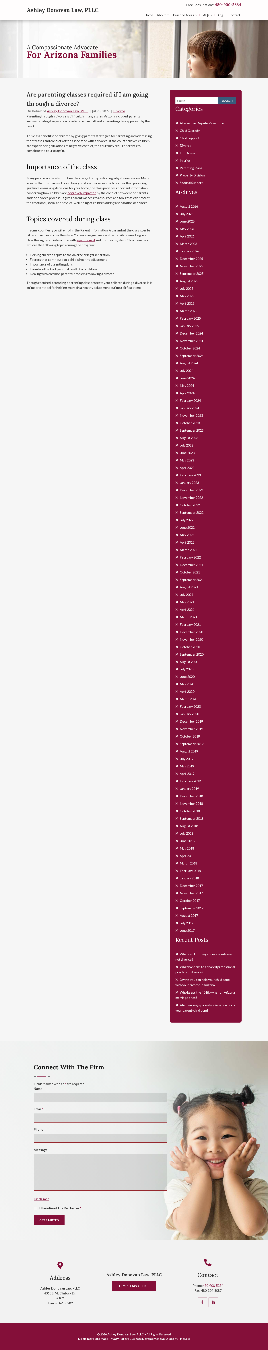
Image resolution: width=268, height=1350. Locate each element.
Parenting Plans (191, 168)
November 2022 (191, 498)
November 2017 (191, 893)
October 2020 (190, 647)
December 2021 (191, 565)
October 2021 (190, 572)
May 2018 (187, 848)
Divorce (119, 111)
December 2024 (191, 333)
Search (227, 100)
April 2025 (187, 303)
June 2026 (187, 221)
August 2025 (189, 281)
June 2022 (187, 527)
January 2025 (189, 326)
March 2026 (188, 244)
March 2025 (188, 311)
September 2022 (191, 512)
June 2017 (187, 930)
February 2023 (190, 475)
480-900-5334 (228, 4)
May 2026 (187, 229)
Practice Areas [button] (183, 15)
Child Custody (190, 131)
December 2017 (191, 886)
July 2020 (186, 669)
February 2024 (190, 400)
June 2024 (187, 378)
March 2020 (188, 699)
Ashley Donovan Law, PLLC (63, 10)
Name (38, 1089)
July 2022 (186, 520)
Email (38, 1109)
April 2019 (187, 774)
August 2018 (189, 826)
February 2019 (190, 781)
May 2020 (187, 684)
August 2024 (189, 363)
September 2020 (191, 654)
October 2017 (190, 901)
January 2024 (189, 408)
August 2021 (189, 587)
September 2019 (191, 744)
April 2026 (187, 236)
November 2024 (191, 341)
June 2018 (187, 841)
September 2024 (191, 356)
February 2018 (190, 871)
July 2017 (186, 923)
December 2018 (191, 796)
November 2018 (191, 803)
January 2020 (189, 714)
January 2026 (189, 251)
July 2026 (186, 214)
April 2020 (187, 691)
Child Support (189, 138)
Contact (234, 15)
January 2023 (189, 483)
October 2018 (190, 811)
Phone (38, 1129)
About (161, 15)
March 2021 (188, 617)
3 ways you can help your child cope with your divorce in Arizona (202, 982)
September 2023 (191, 430)
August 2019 (189, 751)
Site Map (101, 1338)
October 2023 (190, 423)
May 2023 (187, 460)
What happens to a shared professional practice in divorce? (205, 969)
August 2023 (189, 438)
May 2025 (187, 296)
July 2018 (186, 833)
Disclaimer (41, 1199)
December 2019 (191, 721)
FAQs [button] (205, 15)
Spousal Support (191, 183)
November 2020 (191, 639)
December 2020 (191, 632)
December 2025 (191, 259)
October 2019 (190, 736)
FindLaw (184, 1338)
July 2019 (186, 759)
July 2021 (186, 595)
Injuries (185, 160)
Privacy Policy (118, 1338)
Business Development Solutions (152, 1338)
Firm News (187, 153)
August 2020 (189, 662)
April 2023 (187, 468)
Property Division (192, 175)
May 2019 (187, 766)
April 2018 (187, 856)
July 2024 (186, 371)
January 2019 (189, 789)
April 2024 (187, 393)
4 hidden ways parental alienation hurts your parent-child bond (205, 1007)
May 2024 (187, 386)
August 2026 (189, 206)
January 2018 (189, 878)
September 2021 (191, 580)
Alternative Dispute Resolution (202, 123)
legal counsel (86, 240)
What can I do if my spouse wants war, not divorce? (204, 956)
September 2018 (191, 818)
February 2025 (190, 318)
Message (41, 1150)
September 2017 (191, 908)
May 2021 (187, 602)
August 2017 (189, 915)
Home (148, 15)
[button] (264, 1323)
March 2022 (188, 550)
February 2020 (190, 706)
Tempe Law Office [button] (134, 1286)
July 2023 (186, 445)
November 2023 (191, 415)
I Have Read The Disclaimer (60, 1208)
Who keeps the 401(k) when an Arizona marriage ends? (205, 995)
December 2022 (191, 490)
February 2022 (190, 557)
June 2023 (187, 453)
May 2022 (187, 535)
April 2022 (187, 542)
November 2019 (191, 729)
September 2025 (191, 274)
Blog (220, 15)
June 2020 (187, 677)
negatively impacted (81, 193)
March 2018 (188, 863)
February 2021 (190, 624)
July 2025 (186, 288)
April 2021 (187, 610)
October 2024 (190, 348)
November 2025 (191, 266)
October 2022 (190, 505)
